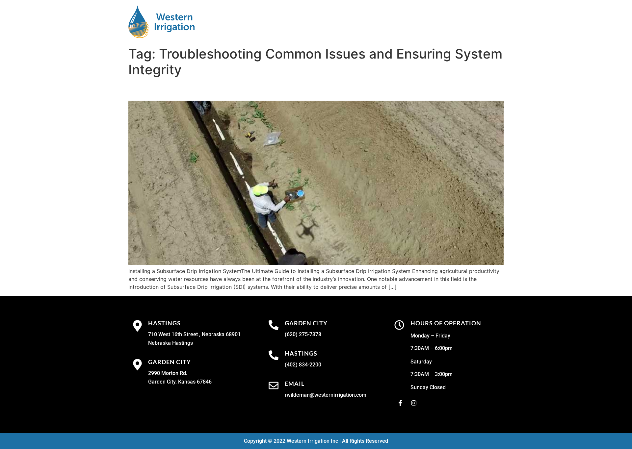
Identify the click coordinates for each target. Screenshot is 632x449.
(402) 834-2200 (303, 365)
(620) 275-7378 (303, 334)
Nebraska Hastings (170, 343)
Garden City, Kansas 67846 (180, 382)
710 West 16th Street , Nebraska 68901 (194, 334)
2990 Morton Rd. (167, 373)
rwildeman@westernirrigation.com (325, 395)
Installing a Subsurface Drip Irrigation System (241, 89)
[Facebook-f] (400, 403)
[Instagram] (414, 403)
